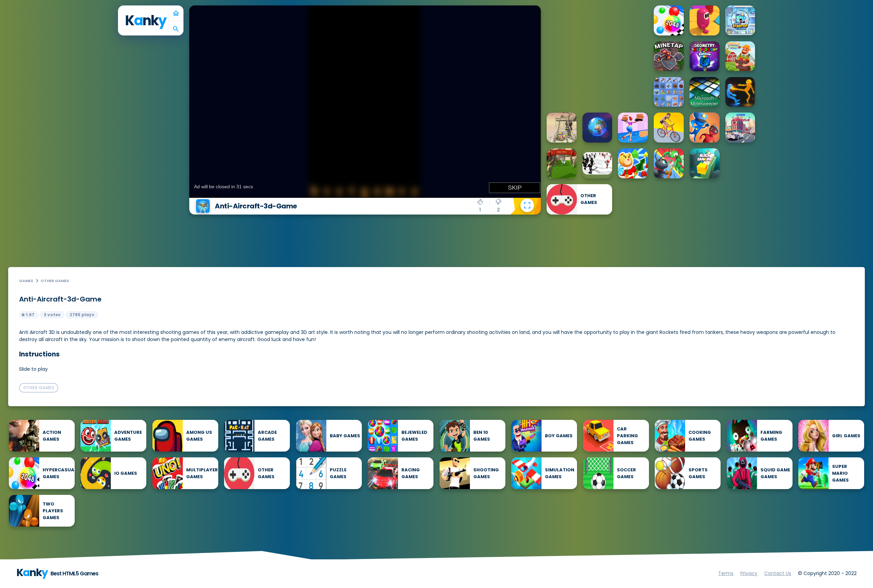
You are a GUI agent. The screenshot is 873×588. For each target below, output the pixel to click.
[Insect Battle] (669, 163)
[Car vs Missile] (740, 128)
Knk (145, 20)
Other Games (55, 280)
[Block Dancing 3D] (705, 163)
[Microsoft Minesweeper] (705, 92)
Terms (726, 573)
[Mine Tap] (669, 56)
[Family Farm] (740, 56)
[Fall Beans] (705, 20)
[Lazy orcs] (562, 163)
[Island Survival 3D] (562, 128)
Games (26, 280)
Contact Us (777, 573)
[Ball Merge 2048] (669, 20)
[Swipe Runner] (669, 128)
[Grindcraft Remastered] (669, 92)
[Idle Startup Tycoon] (740, 20)
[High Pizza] (633, 128)
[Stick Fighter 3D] (740, 92)
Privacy (748, 573)
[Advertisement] (598, 48)
